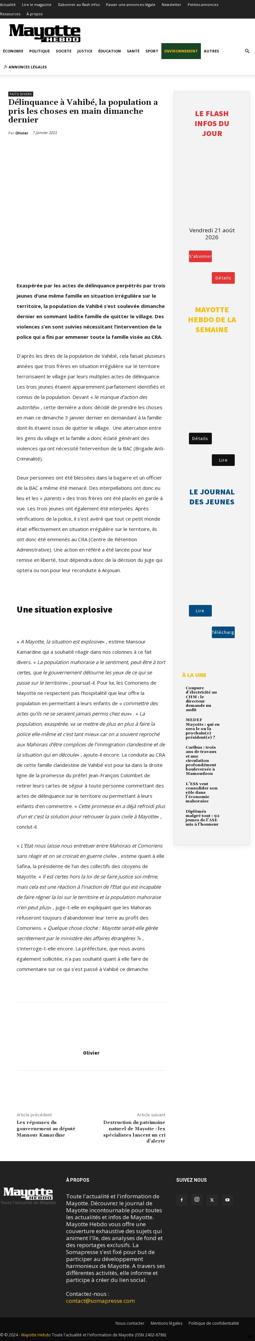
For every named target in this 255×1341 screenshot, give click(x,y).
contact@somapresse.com (100, 1300)
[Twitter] (35, 150)
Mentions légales (166, 1323)
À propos (34, 13)
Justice (84, 50)
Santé (133, 50)
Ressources (10, 13)
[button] (247, 51)
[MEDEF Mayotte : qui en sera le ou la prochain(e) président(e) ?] (231, 724)
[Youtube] (227, 1200)
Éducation (109, 50)
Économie (13, 50)
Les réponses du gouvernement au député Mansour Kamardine (46, 1129)
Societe (63, 50)
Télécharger (223, 632)
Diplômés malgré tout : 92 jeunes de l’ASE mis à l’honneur (202, 818)
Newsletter (171, 4)
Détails (223, 278)
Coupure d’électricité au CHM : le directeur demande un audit (201, 699)
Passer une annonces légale (130, 4)
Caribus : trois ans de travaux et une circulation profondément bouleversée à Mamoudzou (201, 760)
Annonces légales (27, 66)
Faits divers (21, 94)
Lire (223, 460)
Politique (39, 50)
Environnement (181, 50)
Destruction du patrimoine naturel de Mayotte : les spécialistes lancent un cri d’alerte (134, 1132)
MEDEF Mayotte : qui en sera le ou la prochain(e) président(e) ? (202, 728)
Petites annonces (203, 4)
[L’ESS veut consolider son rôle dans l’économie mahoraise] (231, 788)
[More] (51, 150)
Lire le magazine (36, 4)
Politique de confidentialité (214, 1323)
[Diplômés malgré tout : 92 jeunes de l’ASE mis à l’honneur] (231, 816)
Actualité (8, 4)
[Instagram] (197, 1199)
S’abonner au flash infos (79, 4)
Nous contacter (130, 1323)
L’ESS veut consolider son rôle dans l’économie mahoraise (201, 793)
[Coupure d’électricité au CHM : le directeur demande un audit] (231, 693)
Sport (151, 50)
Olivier (91, 1053)
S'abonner (200, 256)
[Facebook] (20, 150)
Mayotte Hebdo (36, 1335)
